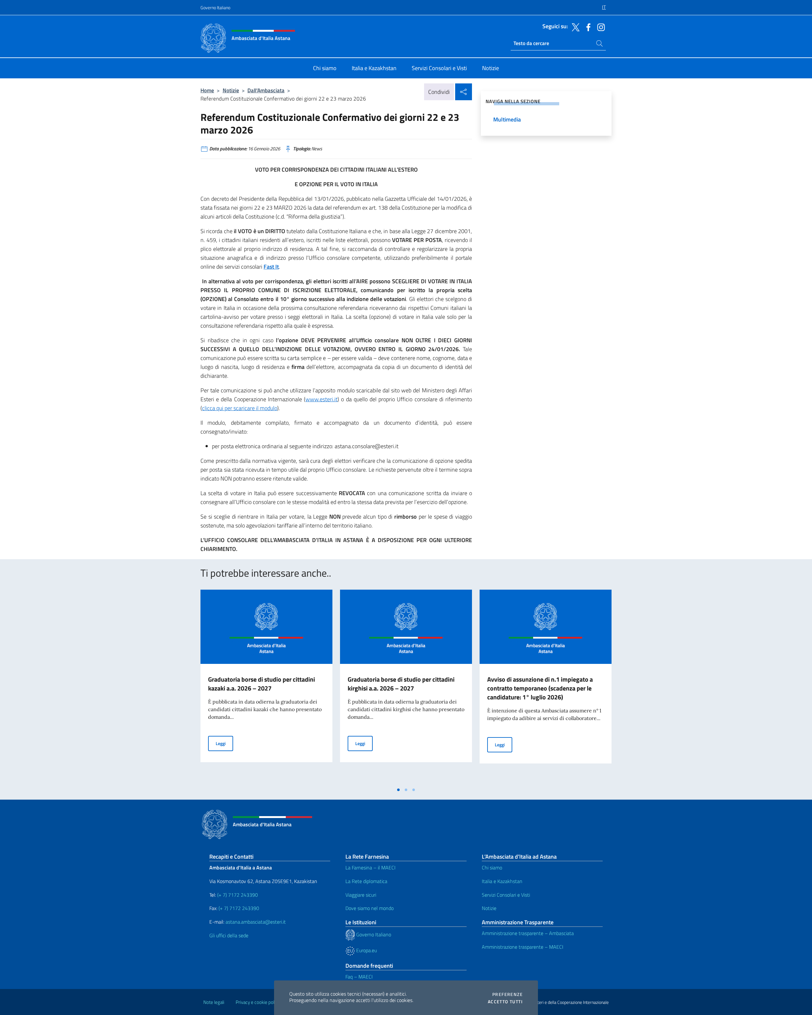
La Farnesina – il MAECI (370, 867)
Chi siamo (492, 867)
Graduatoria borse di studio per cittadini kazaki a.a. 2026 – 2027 (261, 683)
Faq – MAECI (359, 976)
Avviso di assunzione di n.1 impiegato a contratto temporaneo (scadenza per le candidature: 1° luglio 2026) (540, 688)
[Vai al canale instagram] (599, 26)
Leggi (224, 743)
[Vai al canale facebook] (586, 26)
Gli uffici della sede (228, 935)
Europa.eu (366, 950)
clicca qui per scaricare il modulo (239, 408)
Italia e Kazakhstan (502, 881)
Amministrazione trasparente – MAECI (522, 947)
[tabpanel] (266, 687)
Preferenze (507, 994)
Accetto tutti (505, 1001)
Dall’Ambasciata (266, 90)
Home (207, 90)
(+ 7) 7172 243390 (237, 895)
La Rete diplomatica (366, 881)
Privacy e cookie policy (258, 1002)
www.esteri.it (321, 399)
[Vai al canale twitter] (574, 26)
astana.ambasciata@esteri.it (256, 922)
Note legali (213, 1002)
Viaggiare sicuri (360, 895)
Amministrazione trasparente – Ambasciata (528, 933)
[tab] (398, 790)
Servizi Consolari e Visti (506, 895)
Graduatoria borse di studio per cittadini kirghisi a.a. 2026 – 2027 (401, 683)
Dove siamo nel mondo (369, 908)
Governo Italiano (215, 7)
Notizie (231, 90)
